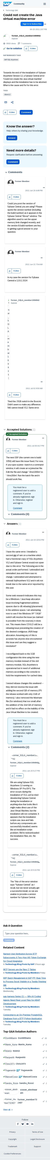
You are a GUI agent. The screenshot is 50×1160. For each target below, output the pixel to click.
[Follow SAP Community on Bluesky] (23, 1124)
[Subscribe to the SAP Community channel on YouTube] (27, 1124)
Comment (26, 112)
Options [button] (45, 24)
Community (19, 4)
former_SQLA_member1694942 (26, 36)
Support (37, 1146)
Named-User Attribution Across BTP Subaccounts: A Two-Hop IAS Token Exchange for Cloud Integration (24, 957)
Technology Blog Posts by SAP (19, 964)
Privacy (12, 1132)
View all (6, 1110)
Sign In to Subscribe (32, 24)
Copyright (12, 1139)
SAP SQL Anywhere (11, 60)
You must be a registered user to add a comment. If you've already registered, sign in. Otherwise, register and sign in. (24, 495)
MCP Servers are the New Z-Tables (19, 969)
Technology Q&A (12, 10)
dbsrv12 (7, 94)
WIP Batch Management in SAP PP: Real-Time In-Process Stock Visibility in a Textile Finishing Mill (24, 981)
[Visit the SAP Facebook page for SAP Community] (18, 1124)
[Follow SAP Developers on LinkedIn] (32, 1124)
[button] (26, 48)
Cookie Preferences (12, 1154)
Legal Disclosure (37, 1139)
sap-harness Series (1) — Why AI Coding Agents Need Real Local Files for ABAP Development (22, 1000)
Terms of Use (37, 1132)
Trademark (12, 1146)
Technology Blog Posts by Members (22, 973)
